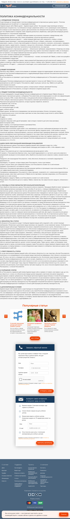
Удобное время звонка (22, 373)
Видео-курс (18, 470)
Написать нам (21, 2)
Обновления (5, 478)
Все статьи (35, 338)
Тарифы (4, 473)
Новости (4, 481)
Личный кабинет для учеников (32, 477)
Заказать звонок (62, 2)
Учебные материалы (20, 475)
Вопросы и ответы (20, 473)
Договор (42, 473)
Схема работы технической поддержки (18, 485)
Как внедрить (18, 468)
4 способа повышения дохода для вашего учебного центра (17, 325)
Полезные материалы (21, 481)
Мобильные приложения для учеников (32, 473)
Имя (19, 363)
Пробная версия (60, 6)
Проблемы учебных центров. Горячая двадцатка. (50, 325)
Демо (3, 468)
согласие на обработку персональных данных (33, 438)
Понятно (63, 514)
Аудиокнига (31, 486)
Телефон (21, 368)
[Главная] (11, 6)
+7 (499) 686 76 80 (50, 2)
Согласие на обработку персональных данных (44, 481)
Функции (4, 470)
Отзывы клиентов (7, 475)
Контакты (43, 468)
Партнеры (43, 486)
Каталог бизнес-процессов (32, 468)
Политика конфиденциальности (46, 476)
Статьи (16, 478)
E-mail (21, 428)
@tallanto (10, 2)
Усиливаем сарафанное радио (34, 324)
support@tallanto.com (35, 2)
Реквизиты (43, 470)
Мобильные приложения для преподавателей (33, 482)
